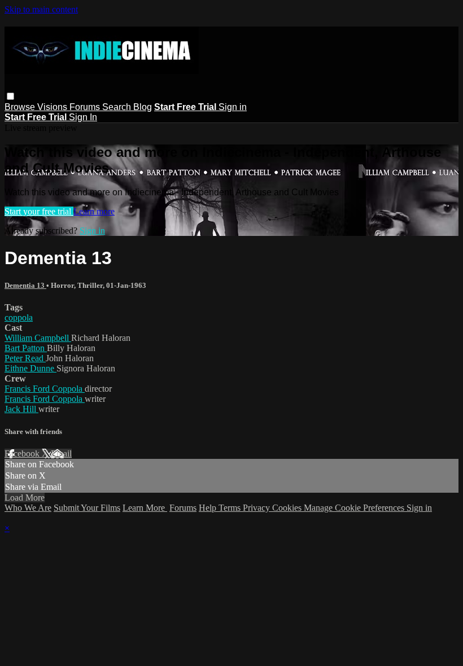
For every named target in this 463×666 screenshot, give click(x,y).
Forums (85, 107)
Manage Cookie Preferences (355, 507)
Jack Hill (21, 409)
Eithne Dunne (30, 368)
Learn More (145, 507)
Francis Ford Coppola (45, 388)
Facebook (23, 453)
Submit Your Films (87, 507)
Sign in (233, 107)
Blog (142, 107)
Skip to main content (41, 9)
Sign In (83, 117)
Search (117, 107)
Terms (231, 507)
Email (61, 453)
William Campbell (38, 338)
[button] (10, 96)
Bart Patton (26, 348)
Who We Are (28, 507)
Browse (21, 107)
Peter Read (25, 358)
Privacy (257, 507)
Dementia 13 (25, 285)
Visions (53, 107)
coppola (19, 317)
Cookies (288, 507)
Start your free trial (39, 211)
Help (209, 507)
